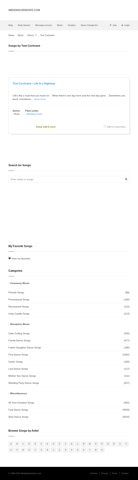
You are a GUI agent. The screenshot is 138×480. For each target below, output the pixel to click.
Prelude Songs (69, 292)
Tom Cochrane (22, 83)
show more (40, 99)
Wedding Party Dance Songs (69, 383)
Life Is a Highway (44, 83)
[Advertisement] (69, 64)
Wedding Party (34, 114)
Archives (94, 473)
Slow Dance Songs (69, 416)
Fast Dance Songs (69, 409)
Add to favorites (116, 126)
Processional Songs (69, 299)
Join (115, 25)
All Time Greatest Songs (69, 402)
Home (11, 35)
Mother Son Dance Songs (69, 375)
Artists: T (32, 35)
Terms (114, 473)
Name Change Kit (89, 25)
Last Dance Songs (69, 368)
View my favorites (21, 258)
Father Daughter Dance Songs (69, 347)
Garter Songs (69, 361)
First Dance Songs (69, 354)
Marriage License (43, 25)
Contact (124, 473)
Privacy (104, 473)
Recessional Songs (69, 306)
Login (127, 25)
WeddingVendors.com (24, 10)
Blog (10, 25)
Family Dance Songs (69, 340)
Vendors (72, 25)
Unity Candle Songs (69, 313)
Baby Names (24, 25)
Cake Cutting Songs (69, 333)
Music (60, 25)
